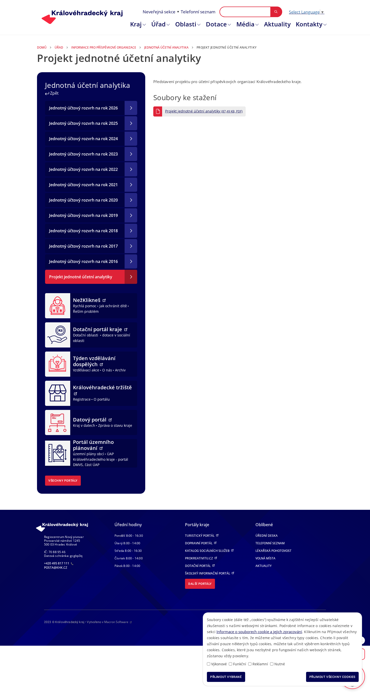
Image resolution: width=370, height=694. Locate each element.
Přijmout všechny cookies (332, 677)
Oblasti (185, 24)
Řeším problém (86, 311)
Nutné (279, 664)
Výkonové (219, 664)
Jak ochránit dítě (113, 305)
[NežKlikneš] (57, 305)
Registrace (82, 399)
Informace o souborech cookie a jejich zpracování (259, 631)
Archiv (120, 370)
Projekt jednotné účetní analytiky (204, 111)
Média (245, 24)
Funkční (239, 664)
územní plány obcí (88, 453)
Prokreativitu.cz (199, 558)
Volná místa (265, 558)
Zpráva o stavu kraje (115, 425)
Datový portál (90, 419)
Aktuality (277, 24)
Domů (42, 47)
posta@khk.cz (55, 567)
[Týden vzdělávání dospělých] (57, 363)
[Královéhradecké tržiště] (57, 393)
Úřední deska (266, 535)
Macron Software (116, 622)
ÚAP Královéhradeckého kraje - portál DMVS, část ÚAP (100, 459)
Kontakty (309, 24)
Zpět (54, 93)
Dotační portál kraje (98, 329)
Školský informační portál (208, 573)
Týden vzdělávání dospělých (94, 361)
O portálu (102, 399)
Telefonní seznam (198, 12)
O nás (107, 370)
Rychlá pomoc (84, 305)
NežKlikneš (87, 300)
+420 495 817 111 (57, 563)
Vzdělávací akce (86, 370)
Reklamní (260, 664)
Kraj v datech (84, 425)
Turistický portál (200, 535)
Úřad (158, 24)
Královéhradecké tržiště (102, 387)
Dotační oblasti (86, 335)
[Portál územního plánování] (57, 453)
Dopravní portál (199, 543)
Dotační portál (198, 566)
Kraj (136, 24)
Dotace (216, 24)
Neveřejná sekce (159, 12)
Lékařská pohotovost (273, 551)
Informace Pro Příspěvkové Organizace (103, 47)
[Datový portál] (57, 422)
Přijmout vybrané (226, 677)
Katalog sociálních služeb (207, 551)
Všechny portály (63, 480)
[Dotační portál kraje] (57, 334)
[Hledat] (276, 12)
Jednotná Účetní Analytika (166, 47)
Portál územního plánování (93, 445)
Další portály (200, 584)
